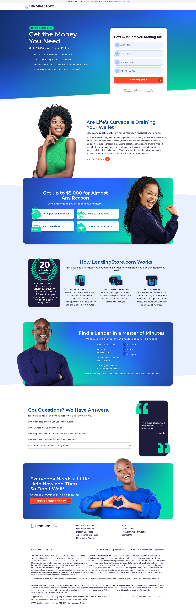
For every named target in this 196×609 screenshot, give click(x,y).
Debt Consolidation (85, 525)
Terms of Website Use (103, 550)
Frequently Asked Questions (135, 532)
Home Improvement (85, 528)
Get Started (138, 80)
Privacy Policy (120, 550)
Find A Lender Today (51, 501)
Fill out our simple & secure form (80, 292)
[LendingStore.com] (39, 6)
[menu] (169, 6)
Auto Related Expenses (87, 535)
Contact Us (127, 535)
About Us (126, 525)
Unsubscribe (159, 550)
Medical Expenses (84, 532)
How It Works (128, 528)
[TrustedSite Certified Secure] (128, 90)
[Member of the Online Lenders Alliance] (149, 90)
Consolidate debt (58, 203)
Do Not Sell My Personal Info (140, 550)
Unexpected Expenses (86, 538)
